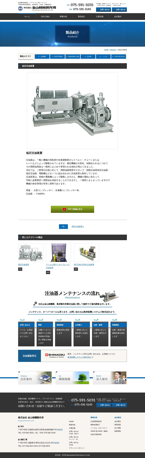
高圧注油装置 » (78, 226)
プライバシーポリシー (77, 448)
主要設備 (99, 16)
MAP (60, 430)
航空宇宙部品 (58, 56)
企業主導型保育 (96, 434)
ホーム (27, 16)
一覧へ (63, 226)
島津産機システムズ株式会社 (79, 357)
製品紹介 (81, 16)
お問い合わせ (105, 9)
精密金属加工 (95, 425)
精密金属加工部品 (73, 56)
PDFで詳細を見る (75, 209)
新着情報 (117, 431)
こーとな (104, 56)
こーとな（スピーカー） (99, 428)
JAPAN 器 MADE (120, 56)
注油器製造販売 (96, 421)
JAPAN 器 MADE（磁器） (100, 431)
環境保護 (117, 425)
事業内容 (63, 16)
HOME (106, 50)
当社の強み (45, 16)
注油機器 (43, 56)
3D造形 (89, 56)
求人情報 (117, 428)
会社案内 (117, 16)
